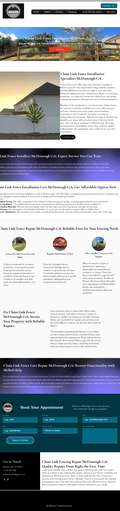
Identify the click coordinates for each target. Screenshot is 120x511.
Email (83, 415)
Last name (45, 415)
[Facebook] (4, 479)
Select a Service (47, 426)
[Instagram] (7, 479)
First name (6, 415)
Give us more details (88, 426)
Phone (4, 426)
